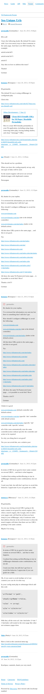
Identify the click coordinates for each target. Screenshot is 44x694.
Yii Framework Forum (9, 15)
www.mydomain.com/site (10, 217)
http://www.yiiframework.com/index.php (15, 261)
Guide (13, 4)
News (6, 4)
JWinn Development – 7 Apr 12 (14, 112)
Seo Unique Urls (11, 20)
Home (3, 680)
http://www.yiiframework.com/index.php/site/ (17, 257)
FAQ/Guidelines (22, 680)
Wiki (24, 4)
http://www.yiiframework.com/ (12, 249)
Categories (11, 680)
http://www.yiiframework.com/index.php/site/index (19, 253)
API (18, 4)
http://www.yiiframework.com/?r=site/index (16, 272)
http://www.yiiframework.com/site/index (15, 241)
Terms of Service (7, 684)
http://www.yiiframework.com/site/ (13, 245)
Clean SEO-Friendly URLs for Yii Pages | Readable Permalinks (23, 119)
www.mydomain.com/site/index (12, 224)
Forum (30, 4)
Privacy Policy (20, 684)
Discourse (13, 689)
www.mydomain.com (8, 213)
